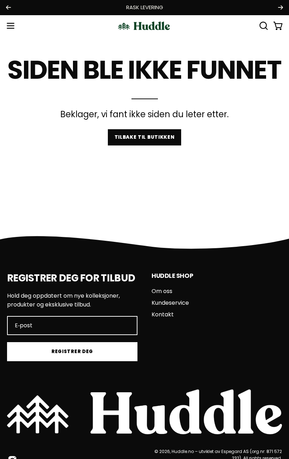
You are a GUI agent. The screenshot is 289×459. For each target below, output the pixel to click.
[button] (263, 26)
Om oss (162, 291)
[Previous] (8, 7)
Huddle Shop (172, 276)
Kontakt (163, 314)
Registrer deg (72, 351)
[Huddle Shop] (144, 26)
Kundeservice (170, 303)
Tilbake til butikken (145, 137)
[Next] (280, 7)
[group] (144, 7)
